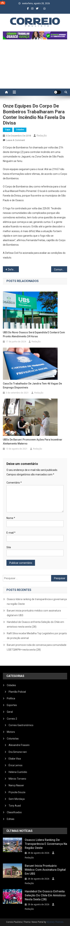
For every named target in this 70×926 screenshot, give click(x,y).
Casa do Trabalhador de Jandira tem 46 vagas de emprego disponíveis (32, 385)
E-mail (10, 532)
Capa (7, 129)
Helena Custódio (18, 772)
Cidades (20, 129)
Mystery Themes (55, 922)
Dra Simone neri (18, 751)
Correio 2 (12, 718)
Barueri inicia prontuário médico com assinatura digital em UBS (34, 613)
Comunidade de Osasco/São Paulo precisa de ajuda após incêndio (60, 269)
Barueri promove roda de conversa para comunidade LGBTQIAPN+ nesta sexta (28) (36, 647)
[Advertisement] (35, 66)
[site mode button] (57, 92)
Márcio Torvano (17, 778)
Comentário (14, 482)
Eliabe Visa (15, 758)
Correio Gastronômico (21, 725)
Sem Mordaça (17, 798)
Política (11, 698)
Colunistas (13, 738)
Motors (11, 731)
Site (8, 547)
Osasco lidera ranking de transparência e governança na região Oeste (37, 601)
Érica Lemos (15, 765)
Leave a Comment (15, 140)
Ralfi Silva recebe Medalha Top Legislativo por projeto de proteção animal (37, 636)
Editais (10, 819)
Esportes (12, 705)
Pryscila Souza (17, 792)
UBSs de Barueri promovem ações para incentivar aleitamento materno (32, 441)
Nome (10, 518)
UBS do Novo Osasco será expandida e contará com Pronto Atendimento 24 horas (34, 334)
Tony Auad (15, 805)
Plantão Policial (17, 691)
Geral (10, 711)
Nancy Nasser (16, 785)
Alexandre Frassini (19, 745)
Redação (42, 135)
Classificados (14, 812)
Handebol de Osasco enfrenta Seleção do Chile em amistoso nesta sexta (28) (35, 624)
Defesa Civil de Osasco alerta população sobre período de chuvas (13, 269)
